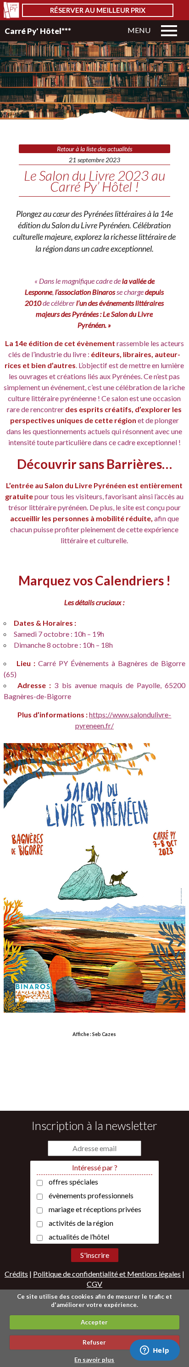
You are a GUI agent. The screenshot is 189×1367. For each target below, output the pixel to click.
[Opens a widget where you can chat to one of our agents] (154, 1350)
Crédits (16, 1273)
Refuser (94, 1342)
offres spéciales (73, 1181)
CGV (94, 1283)
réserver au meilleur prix (97, 10)
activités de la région (81, 1222)
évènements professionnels (91, 1195)
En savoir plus (94, 1359)
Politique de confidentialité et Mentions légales (107, 1273)
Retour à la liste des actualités (94, 149)
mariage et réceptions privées (95, 1209)
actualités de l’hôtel (79, 1236)
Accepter (94, 1322)
